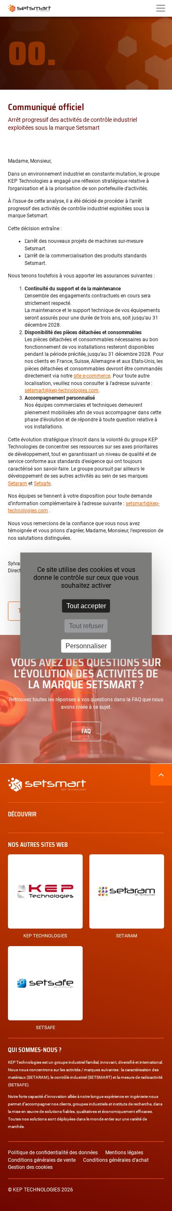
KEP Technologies (45, 936)
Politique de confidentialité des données (53, 1153)
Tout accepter (86, 605)
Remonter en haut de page (161, 775)
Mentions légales (124, 1153)
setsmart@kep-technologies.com (62, 390)
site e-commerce (91, 376)
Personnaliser (86, 645)
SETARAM (126, 936)
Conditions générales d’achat (116, 1160)
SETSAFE (45, 1027)
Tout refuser (86, 625)
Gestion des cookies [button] (30, 1167)
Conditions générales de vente (42, 1160)
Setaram (17, 483)
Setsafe (42, 483)
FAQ (86, 731)
